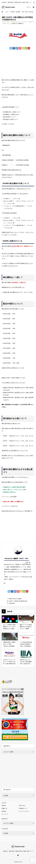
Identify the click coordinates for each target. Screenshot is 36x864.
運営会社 (4, 805)
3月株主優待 (12, 603)
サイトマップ (5, 814)
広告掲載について (23, 808)
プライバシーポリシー (24, 811)
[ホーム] (2, 11)
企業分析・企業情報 (27, 21)
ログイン (29, 7)
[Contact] (4, 583)
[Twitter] (18, 855)
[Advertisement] (16, 64)
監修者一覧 (4, 808)
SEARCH (33, 2)
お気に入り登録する (17, 23)
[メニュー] (33, 7)
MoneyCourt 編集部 (11, 558)
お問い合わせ (22, 805)
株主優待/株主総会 (23, 601)
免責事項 (4, 811)
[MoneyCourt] (8, 7)
